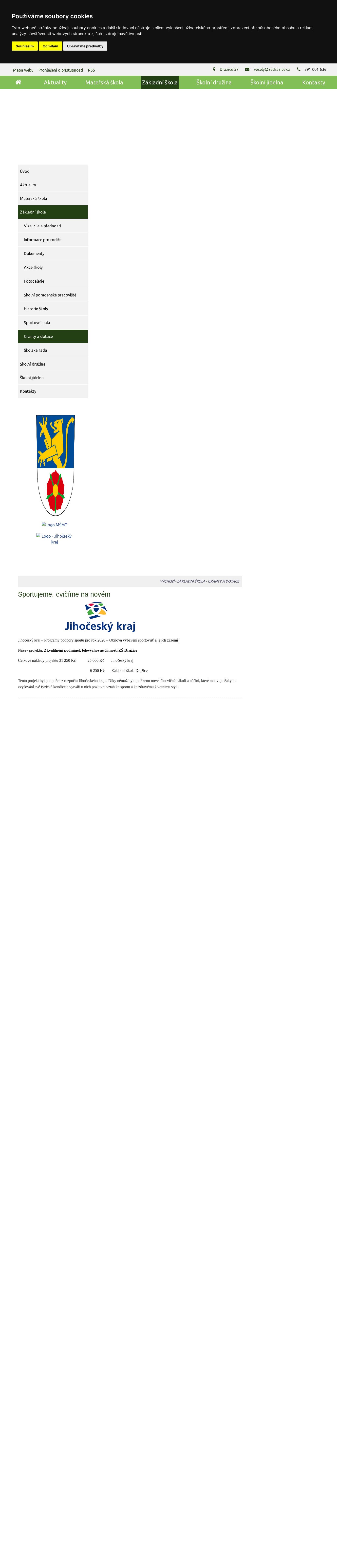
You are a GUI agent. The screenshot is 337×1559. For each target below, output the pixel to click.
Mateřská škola (104, 82)
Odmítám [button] (50, 46)
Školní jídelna (266, 82)
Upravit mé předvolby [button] (85, 46)
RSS (91, 70)
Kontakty (313, 82)
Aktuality (55, 82)
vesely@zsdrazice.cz (271, 69)
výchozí (167, 581)
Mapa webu (23, 70)
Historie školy (36, 309)
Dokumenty (34, 253)
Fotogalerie (34, 281)
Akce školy (33, 267)
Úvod (18, 82)
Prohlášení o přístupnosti (60, 70)
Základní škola (160, 82)
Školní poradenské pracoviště (50, 295)
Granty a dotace (38, 336)
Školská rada (35, 350)
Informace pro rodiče (42, 239)
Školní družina (214, 82)
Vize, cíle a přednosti (42, 226)
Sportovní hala (37, 322)
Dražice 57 (229, 69)
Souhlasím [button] (25, 46)
